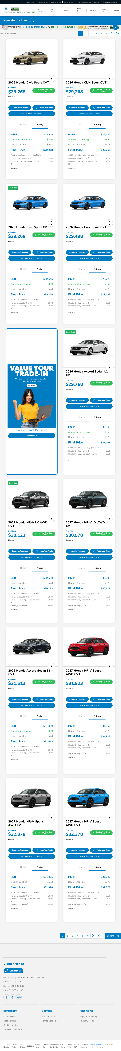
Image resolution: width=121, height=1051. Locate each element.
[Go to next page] (111, 33)
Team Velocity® (97, 1044)
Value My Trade (87, 1020)
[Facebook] (6, 997)
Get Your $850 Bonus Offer (31, 114)
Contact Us (15, 970)
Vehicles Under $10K (13, 1029)
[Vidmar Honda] (11, 8)
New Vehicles (9, 1016)
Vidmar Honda (6, 1045)
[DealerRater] (19, 997)
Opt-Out (70, 1045)
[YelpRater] (12, 997)
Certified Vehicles (11, 1025)
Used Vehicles (9, 1020)
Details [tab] (23, 124)
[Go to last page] (117, 33)
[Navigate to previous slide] (2, 27)
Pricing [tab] (39, 124)
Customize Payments (20, 108)
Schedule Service (49, 1016)
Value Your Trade (46, 108)
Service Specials (48, 1020)
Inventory (10, 1011)
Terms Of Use (22, 1045)
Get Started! (32, 435)
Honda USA (76, 1045)
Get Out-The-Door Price (45, 90)
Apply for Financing (89, 1016)
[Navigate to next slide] (119, 27)
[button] (51, 78)
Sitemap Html (38, 1045)
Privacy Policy (14, 1045)
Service (46, 1011)
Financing (86, 1011)
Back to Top (113, 935)
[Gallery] (60, 27)
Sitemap (30, 1046)
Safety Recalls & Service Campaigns (57, 1045)
